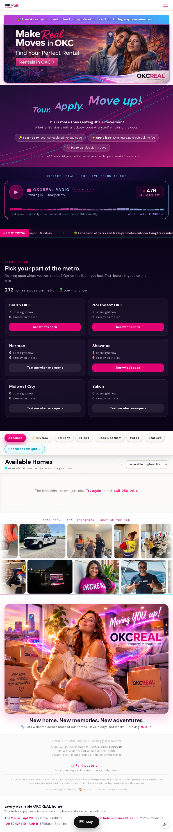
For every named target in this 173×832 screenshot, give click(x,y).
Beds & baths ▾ (110, 438)
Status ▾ (155, 438)
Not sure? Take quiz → (24, 449)
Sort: (121, 464)
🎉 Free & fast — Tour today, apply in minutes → (86, 19)
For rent (64, 438)
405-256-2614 (126, 491)
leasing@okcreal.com (106, 741)
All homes (15, 438)
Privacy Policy (60, 754)
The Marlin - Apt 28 (19, 818)
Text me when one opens (45, 368)
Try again (93, 491)
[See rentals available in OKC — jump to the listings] (86, 53)
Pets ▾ (134, 438)
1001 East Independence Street (112, 818)
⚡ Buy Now (40, 438)
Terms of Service (81, 754)
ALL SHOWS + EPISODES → (146, 214)
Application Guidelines (107, 754)
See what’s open (45, 327)
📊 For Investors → (86, 766)
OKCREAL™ (59, 741)
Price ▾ (84, 438)
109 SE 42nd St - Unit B (21, 824)
